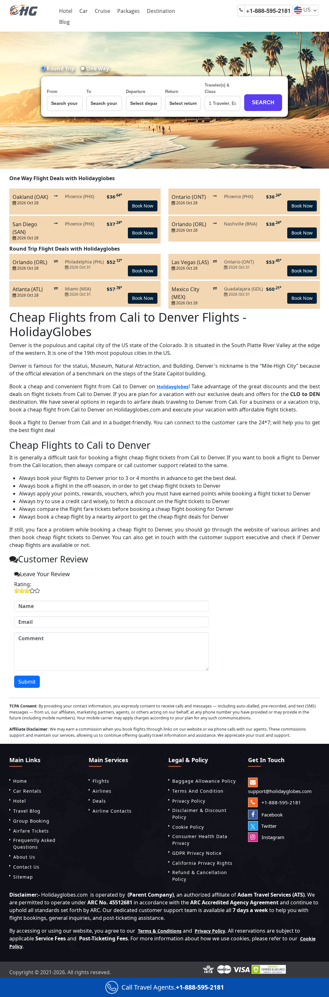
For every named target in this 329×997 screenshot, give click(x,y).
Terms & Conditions (160, 931)
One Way (97, 68)
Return (171, 91)
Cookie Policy (188, 827)
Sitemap (23, 877)
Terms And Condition (198, 791)
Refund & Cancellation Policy (199, 875)
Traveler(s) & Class (217, 88)
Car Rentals (27, 791)
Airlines (102, 791)
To (88, 91)
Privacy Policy (188, 801)
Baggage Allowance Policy (204, 781)
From (52, 91)
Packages (128, 10)
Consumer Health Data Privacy (199, 839)
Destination (161, 10)
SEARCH (263, 102)
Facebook (271, 814)
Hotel (65, 10)
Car (83, 10)
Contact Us (26, 867)
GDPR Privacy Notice (197, 853)
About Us (24, 857)
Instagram (272, 837)
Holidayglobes (173, 386)
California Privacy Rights (202, 863)
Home (20, 781)
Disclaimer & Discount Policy (199, 813)
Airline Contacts (112, 811)
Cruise (102, 10)
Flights (101, 781)
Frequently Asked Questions (34, 843)
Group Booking (31, 821)
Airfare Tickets (31, 831)
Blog (64, 21)
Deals (99, 801)
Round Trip (60, 68)
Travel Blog (26, 811)
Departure (135, 91)
